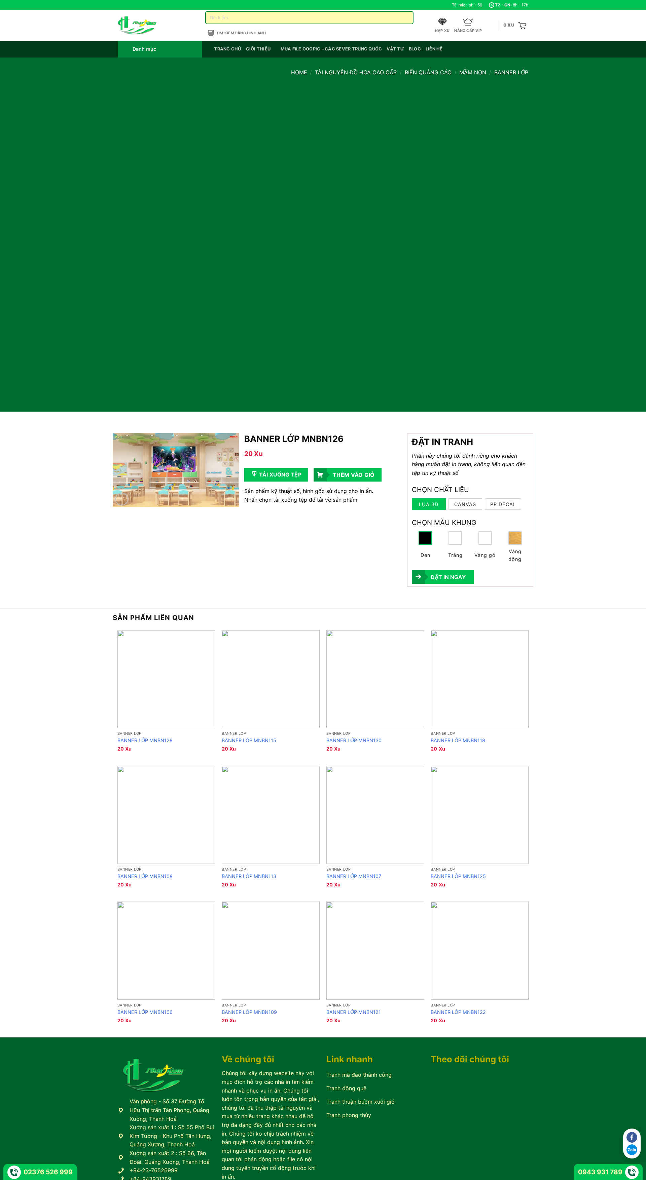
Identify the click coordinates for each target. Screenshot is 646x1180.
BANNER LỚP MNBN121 (353, 1012)
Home (299, 72)
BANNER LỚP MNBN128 (145, 740)
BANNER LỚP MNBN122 (458, 1012)
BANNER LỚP (511, 72)
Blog (415, 48)
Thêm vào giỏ (354, 474)
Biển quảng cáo (428, 72)
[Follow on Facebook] (121, 5)
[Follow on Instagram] (127, 5)
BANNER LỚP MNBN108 (145, 876)
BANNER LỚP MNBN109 (249, 1012)
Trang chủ (227, 48)
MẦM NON (472, 72)
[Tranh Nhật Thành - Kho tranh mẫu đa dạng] (146, 25)
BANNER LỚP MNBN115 (249, 740)
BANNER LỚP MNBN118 (458, 740)
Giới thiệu (258, 48)
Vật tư (395, 48)
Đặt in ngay (448, 577)
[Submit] (405, 17)
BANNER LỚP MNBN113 (249, 876)
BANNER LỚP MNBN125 (458, 876)
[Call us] (140, 5)
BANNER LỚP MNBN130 (354, 740)
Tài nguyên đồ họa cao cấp (356, 72)
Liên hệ (434, 48)
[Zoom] (121, 499)
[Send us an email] (134, 5)
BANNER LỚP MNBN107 (353, 876)
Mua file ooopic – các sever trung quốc (331, 48)
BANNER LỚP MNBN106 (145, 1012)
